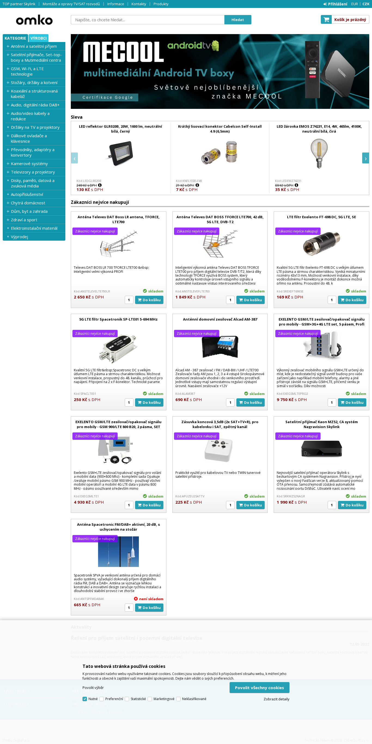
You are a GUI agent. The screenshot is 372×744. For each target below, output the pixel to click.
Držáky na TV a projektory (35, 127)
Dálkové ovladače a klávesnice (29, 138)
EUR (354, 3)
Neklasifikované (194, 699)
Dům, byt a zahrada (29, 211)
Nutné (93, 699)
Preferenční (114, 699)
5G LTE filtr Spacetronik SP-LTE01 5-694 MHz (118, 319)
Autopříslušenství (27, 194)
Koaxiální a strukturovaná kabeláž (34, 93)
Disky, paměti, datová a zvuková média (32, 183)
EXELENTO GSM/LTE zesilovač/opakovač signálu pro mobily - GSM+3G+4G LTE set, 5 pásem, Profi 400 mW (322, 324)
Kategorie (15, 38)
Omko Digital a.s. (34, 19)
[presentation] (74, 158)
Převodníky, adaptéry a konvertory (32, 152)
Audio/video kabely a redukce (30, 115)
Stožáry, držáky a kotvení (34, 82)
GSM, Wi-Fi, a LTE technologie (27, 71)
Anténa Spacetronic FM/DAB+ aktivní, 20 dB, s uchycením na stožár (118, 527)
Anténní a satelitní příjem (34, 46)
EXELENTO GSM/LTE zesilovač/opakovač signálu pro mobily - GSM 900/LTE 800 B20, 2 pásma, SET (118, 424)
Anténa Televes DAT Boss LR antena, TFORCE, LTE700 (119, 219)
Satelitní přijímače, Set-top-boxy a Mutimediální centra (36, 57)
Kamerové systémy (29, 163)
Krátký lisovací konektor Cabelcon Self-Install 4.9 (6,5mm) (220, 129)
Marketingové (164, 699)
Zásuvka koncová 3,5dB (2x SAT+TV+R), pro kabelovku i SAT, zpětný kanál (219, 424)
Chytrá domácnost (28, 202)
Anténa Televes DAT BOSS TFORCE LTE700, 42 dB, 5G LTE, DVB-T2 (220, 219)
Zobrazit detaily (276, 699)
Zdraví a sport (24, 219)
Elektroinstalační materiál (34, 228)
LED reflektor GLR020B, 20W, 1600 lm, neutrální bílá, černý (120, 129)
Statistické (138, 699)
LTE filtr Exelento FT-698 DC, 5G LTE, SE (321, 216)
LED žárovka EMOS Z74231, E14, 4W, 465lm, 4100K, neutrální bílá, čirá (319, 129)
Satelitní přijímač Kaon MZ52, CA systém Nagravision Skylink (321, 424)
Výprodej (19, 236)
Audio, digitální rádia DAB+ (35, 104)
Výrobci (39, 38)
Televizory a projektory (33, 172)
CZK (365, 3)
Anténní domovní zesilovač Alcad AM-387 (220, 319)
